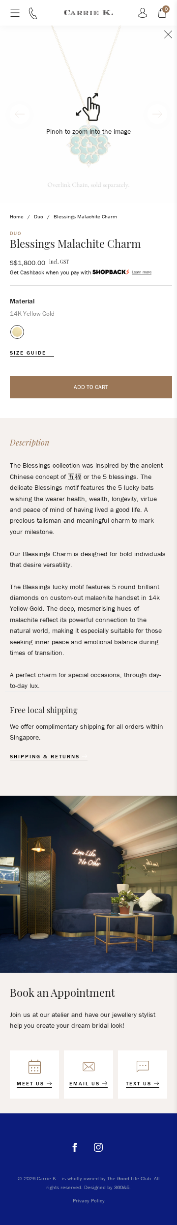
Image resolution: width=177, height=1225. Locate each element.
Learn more (141, 272)
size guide (29, 353)
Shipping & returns (46, 756)
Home (17, 216)
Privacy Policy (89, 1200)
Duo (38, 216)
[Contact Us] (33, 16)
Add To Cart (91, 386)
